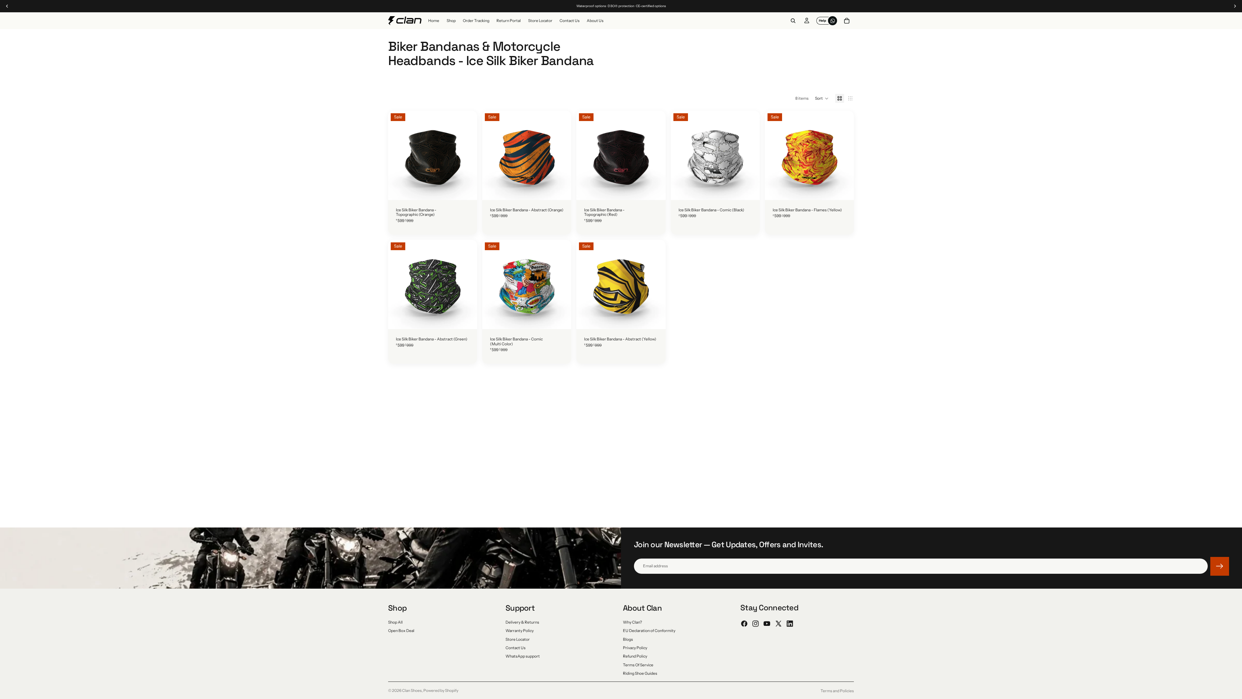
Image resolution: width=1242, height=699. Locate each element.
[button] (822, 98)
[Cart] (847, 21)
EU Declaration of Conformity (649, 630)
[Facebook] (744, 623)
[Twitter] (778, 623)
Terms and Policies (837, 690)
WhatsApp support (523, 656)
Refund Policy (635, 656)
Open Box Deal (401, 630)
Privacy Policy (635, 647)
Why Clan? (632, 621)
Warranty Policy (520, 630)
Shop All (395, 621)
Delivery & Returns (522, 621)
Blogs (628, 639)
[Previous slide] (398, 155)
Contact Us (516, 647)
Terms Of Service (638, 664)
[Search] (793, 21)
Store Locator (518, 639)
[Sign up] (1219, 566)
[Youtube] (767, 623)
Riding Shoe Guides (640, 673)
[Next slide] (467, 155)
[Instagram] (755, 623)
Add (472, 190)
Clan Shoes (412, 690)
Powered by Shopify (440, 690)
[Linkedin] (790, 623)
